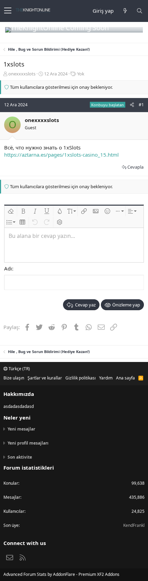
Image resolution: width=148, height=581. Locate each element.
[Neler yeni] (125, 11)
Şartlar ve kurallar (45, 378)
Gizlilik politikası (80, 378)
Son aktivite (20, 457)
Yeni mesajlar (21, 429)
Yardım (106, 378)
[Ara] (139, 11)
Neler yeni (17, 417)
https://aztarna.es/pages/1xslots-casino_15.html (61, 154)
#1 (141, 105)
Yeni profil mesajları (28, 443)
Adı (8, 268)
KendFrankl (134, 525)
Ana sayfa (125, 378)
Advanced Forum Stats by (61, 574)
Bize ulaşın (13, 378)
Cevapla (135, 167)
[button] (7, 11)
